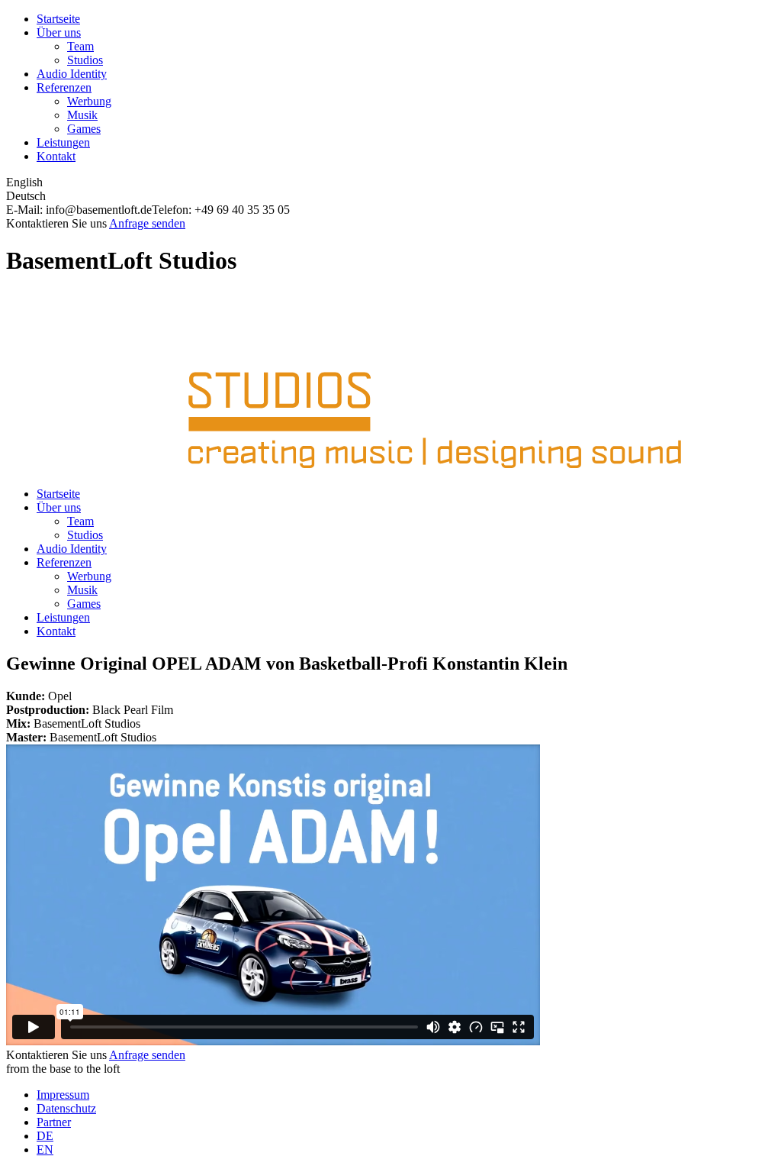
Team (80, 46)
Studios (85, 59)
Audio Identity (72, 73)
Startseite (58, 18)
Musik (82, 114)
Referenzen (64, 87)
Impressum (63, 1094)
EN (45, 1149)
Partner (54, 1122)
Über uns (59, 32)
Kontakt (56, 156)
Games (84, 128)
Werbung (89, 101)
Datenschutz (66, 1108)
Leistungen (63, 142)
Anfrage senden (147, 223)
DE (45, 1135)
